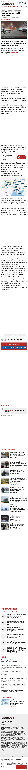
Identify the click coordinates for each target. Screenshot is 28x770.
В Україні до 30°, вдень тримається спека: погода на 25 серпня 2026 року (14, 679)
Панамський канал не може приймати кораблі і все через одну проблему (18, 480)
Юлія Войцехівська (5, 19)
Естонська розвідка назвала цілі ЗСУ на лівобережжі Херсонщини (17, 490)
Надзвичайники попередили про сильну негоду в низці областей (18, 498)
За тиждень (4, 611)
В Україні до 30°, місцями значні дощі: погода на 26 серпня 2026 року (12, 660)
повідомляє (14, 53)
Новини (4, 657)
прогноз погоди (22, 334)
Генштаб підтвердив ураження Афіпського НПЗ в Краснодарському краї (13, 666)
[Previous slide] (24, 7)
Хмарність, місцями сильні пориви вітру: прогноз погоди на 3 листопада (17, 455)
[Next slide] (26, 7)
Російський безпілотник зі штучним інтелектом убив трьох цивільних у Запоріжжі (11, 673)
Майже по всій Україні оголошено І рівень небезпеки (17, 525)
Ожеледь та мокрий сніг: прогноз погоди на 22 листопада (18, 471)
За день (17, 611)
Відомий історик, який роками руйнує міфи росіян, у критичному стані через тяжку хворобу (16, 650)
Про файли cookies (5, 766)
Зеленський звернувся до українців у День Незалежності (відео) (12, 690)
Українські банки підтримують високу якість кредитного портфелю (17, 702)
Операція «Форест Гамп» (20, 6)
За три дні (11, 611)
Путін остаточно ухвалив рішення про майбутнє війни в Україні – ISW (16, 636)
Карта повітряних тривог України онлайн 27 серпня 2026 (15, 622)
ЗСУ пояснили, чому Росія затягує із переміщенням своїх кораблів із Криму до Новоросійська (17, 508)
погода (15, 334)
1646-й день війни (6, 6)
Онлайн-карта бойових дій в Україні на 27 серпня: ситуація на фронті (16, 616)
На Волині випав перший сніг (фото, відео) (16, 517)
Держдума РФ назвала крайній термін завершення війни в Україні (16, 642)
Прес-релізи (6, 697)
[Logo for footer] (7, 718)
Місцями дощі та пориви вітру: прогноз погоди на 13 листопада (18, 463)
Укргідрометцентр (8, 334)
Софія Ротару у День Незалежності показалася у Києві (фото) (16, 629)
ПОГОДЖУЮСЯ (21, 767)
